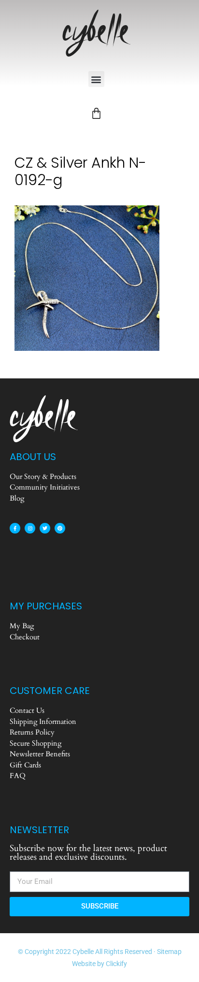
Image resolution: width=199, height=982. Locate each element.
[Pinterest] (60, 528)
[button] (96, 79)
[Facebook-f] (15, 528)
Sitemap (169, 951)
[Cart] (96, 113)
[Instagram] (30, 528)
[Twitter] (45, 528)
